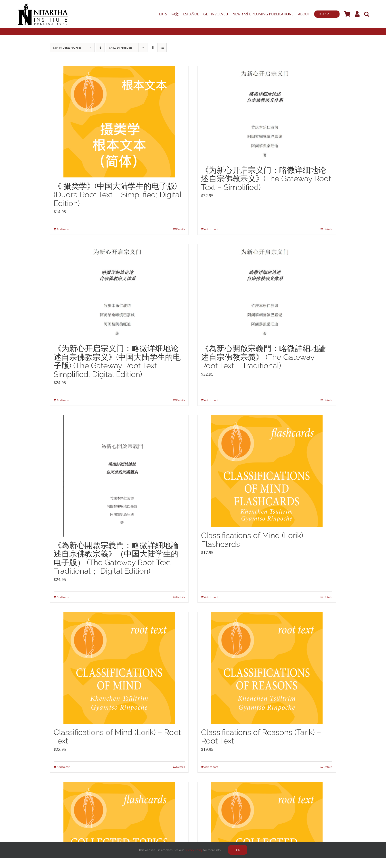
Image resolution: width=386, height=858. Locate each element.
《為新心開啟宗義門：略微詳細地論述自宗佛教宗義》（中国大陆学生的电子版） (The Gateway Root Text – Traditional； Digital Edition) (116, 558)
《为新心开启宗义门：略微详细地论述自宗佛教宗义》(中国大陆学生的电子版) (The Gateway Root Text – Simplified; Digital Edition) (117, 361)
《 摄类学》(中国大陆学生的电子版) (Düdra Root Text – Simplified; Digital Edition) (117, 194)
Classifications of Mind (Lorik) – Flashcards (255, 540)
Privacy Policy (194, 850)
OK (238, 850)
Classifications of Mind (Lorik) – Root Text (117, 737)
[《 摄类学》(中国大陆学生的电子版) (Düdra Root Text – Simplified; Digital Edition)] (119, 121)
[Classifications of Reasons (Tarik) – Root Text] (267, 668)
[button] (366, 14)
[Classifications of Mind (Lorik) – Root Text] (119, 668)
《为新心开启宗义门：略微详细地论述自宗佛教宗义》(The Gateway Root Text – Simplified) (266, 178)
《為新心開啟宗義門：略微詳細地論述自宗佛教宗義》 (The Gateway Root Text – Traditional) (263, 357)
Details (180, 229)
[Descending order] (100, 47)
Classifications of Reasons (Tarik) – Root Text (261, 737)
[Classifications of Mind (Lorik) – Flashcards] (267, 471)
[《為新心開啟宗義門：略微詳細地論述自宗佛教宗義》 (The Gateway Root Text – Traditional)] (267, 292)
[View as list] (162, 47)
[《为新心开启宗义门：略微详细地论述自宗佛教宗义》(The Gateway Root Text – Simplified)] (267, 113)
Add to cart (63, 229)
